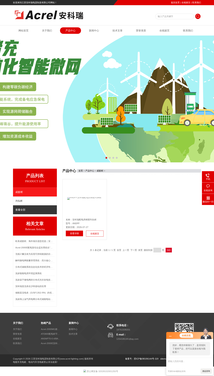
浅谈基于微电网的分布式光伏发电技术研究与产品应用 (35, 280)
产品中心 (70, 30)
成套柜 (100, 170)
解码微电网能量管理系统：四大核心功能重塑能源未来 (35, 260)
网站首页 (23, 30)
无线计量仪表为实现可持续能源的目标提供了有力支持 (35, 254)
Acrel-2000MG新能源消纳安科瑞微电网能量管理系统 (51, 329)
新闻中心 (94, 30)
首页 (80, 170)
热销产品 (46, 323)
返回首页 (175, 2)
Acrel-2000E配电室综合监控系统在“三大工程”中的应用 (35, 247)
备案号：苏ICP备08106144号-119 (141, 358)
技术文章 (117, 30)
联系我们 (196, 2)
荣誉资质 (141, 30)
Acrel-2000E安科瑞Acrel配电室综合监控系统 (51, 343)
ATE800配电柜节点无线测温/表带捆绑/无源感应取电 (51, 334)
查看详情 (74, 233)
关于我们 (47, 30)
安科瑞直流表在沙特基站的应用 (30, 286)
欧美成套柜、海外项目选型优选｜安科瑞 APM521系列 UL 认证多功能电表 (35, 241)
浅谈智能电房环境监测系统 (28, 273)
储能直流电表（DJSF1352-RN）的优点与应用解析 (35, 292)
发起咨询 (206, 371)
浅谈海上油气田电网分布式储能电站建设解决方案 (35, 299)
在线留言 (186, 2)
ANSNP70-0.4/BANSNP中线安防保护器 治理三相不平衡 (51, 338)
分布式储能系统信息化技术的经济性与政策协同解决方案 (35, 267)
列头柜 (19, 201)
